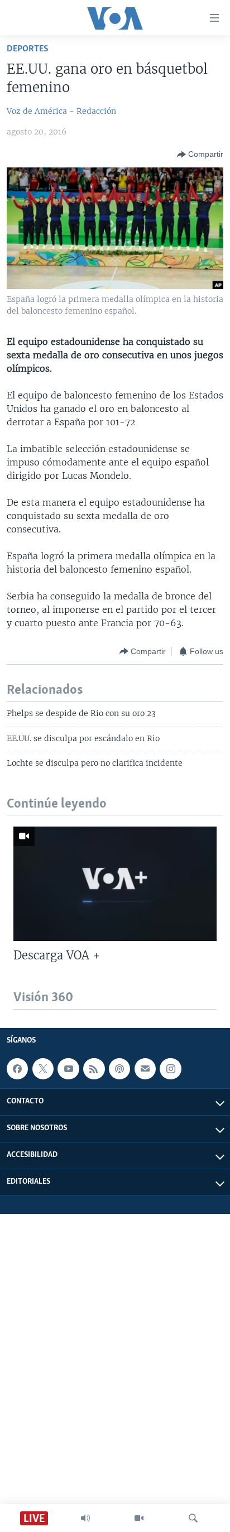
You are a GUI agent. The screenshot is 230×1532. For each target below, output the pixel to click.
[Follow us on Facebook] (17, 1068)
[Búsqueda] (193, 1518)
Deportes (28, 49)
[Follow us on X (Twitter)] (43, 1068)
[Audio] (85, 1518)
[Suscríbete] (145, 1068)
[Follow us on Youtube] (68, 1068)
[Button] (200, 154)
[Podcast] (119, 1068)
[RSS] (93, 1068)
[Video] (139, 1518)
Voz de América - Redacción (61, 111)
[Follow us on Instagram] (170, 1068)
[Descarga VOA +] (115, 884)
